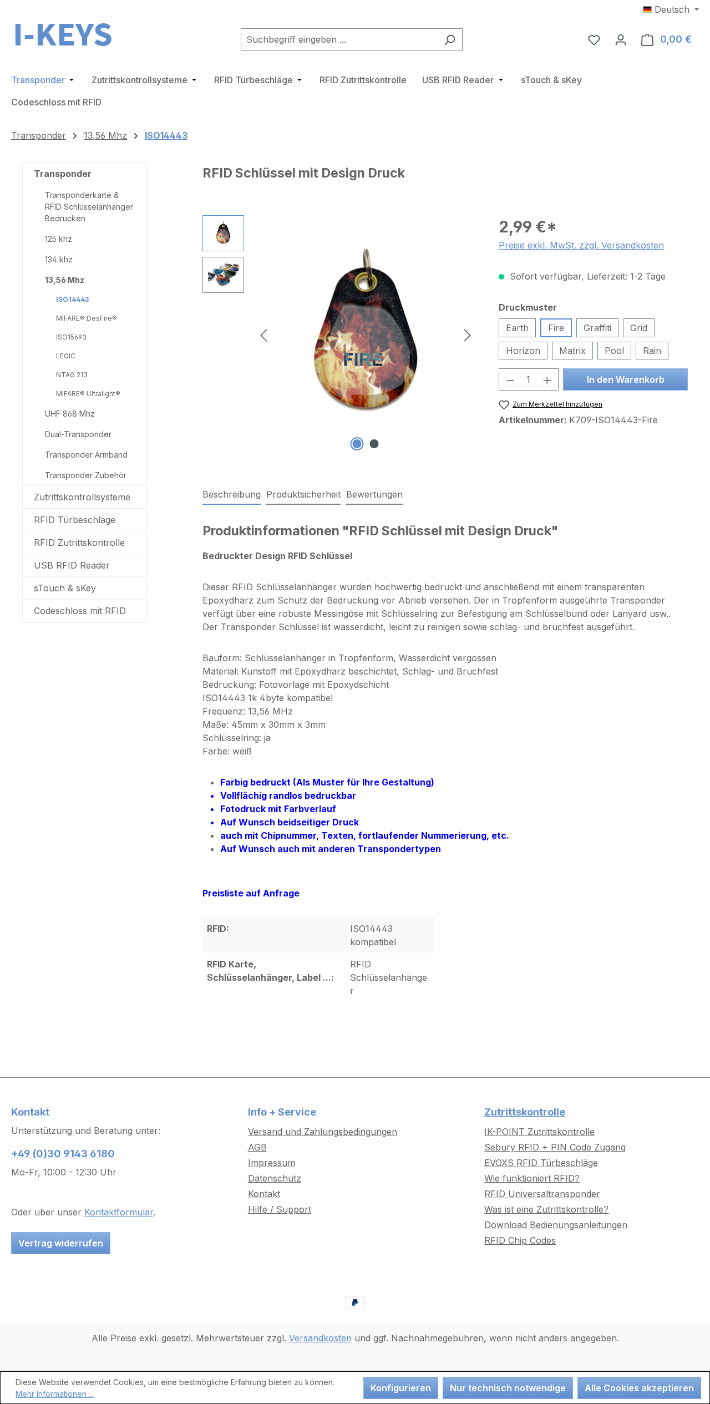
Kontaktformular (118, 1212)
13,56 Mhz (64, 280)
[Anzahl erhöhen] (547, 379)
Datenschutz (274, 1178)
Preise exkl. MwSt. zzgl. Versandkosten (581, 245)
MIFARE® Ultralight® (88, 393)
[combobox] (339, 39)
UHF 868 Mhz (70, 413)
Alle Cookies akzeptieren (639, 1387)
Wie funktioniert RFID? (532, 1178)
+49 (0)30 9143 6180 (63, 1153)
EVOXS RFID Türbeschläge (541, 1162)
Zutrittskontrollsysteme (82, 497)
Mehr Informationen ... (55, 1393)
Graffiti (597, 327)
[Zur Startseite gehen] (66, 37)
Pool (614, 350)
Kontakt (264, 1193)
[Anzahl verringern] (510, 379)
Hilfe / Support (279, 1209)
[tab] (231, 495)
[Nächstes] (467, 335)
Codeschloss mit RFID (80, 610)
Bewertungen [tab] (374, 494)
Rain (652, 350)
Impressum (271, 1162)
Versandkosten (320, 1338)
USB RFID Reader (72, 565)
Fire (556, 327)
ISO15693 (71, 337)
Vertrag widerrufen (60, 1243)
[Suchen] (450, 39)
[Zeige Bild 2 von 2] (374, 443)
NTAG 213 (72, 375)
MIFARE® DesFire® (86, 318)
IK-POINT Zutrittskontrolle (539, 1131)
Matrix (572, 350)
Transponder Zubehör (85, 475)
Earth (517, 327)
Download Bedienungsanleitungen (555, 1224)
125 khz (58, 239)
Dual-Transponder (78, 434)
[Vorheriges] (263, 335)
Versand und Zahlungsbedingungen (322, 1131)
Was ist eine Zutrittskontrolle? (546, 1209)
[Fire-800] (365, 334)
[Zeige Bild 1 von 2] (357, 443)
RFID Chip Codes (520, 1240)
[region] (339, 334)
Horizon (523, 350)
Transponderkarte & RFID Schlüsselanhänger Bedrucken (89, 206)
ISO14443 (72, 299)
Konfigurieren (401, 1387)
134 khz (59, 259)
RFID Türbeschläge (74, 519)
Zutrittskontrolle (524, 1112)
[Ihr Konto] (620, 39)
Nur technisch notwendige (508, 1387)
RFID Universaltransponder (542, 1193)
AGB (257, 1147)
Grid (638, 327)
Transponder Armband (86, 454)
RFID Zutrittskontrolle (79, 542)
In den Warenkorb (626, 379)
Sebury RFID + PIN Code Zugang (555, 1147)
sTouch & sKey (65, 588)
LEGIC (65, 356)
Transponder (63, 173)
